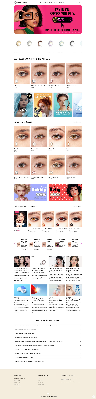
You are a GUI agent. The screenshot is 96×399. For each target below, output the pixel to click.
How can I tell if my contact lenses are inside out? (26, 349)
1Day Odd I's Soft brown (36, 148)
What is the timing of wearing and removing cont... (55, 300)
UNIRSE (79, 382)
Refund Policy (17, 382)
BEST (50, 2)
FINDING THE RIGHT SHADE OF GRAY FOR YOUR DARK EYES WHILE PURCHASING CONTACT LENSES (39, 341)
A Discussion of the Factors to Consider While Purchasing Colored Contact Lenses (34, 345)
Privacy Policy (17, 380)
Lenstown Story (41, 384)
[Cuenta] (79, 2)
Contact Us (40, 386)
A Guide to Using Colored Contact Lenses (24, 333)
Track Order (40, 380)
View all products (77, 122)
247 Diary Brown (52, 148)
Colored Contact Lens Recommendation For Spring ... (72, 270)
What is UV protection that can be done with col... (38, 300)
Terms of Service (17, 386)
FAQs (39, 378)
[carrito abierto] (81, 2)
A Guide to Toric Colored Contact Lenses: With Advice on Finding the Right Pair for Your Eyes (37, 325)
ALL (40, 2)
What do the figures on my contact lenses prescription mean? (29, 361)
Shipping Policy (17, 384)
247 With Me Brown (53, 177)
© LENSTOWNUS (42, 396)
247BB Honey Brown (71, 86)
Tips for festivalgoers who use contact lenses (25, 329)
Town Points (40, 382)
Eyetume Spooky (18, 228)
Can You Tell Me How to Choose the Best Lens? (26, 337)
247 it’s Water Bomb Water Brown (57, 86)
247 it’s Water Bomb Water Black (39, 86)
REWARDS (61, 2)
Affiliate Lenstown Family (19, 378)
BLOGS (55, 2)
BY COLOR (45, 2)
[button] (15, 243)
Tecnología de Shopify (52, 396)
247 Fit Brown (69, 148)
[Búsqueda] (77, 2)
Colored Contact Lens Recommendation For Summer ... (55, 270)
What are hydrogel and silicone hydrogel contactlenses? (28, 353)
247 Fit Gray (17, 86)
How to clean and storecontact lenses (24, 357)
